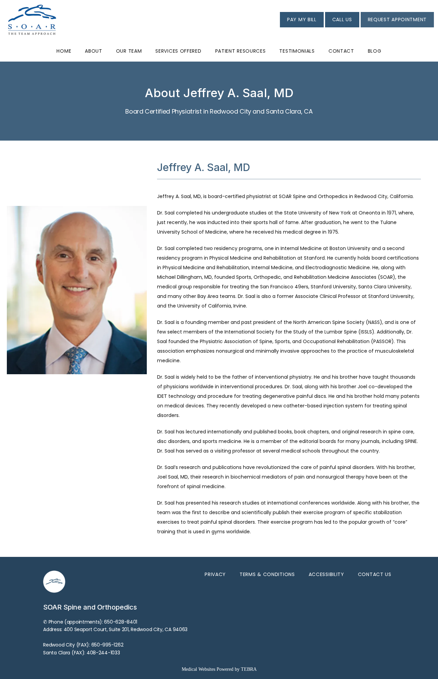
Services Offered (178, 51)
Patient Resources (240, 51)
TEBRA (249, 669)
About (93, 51)
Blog (375, 51)
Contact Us (374, 574)
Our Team (129, 51)
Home (63, 51)
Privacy (215, 574)
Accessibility (326, 574)
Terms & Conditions (267, 574)
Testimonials (296, 51)
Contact (341, 51)
